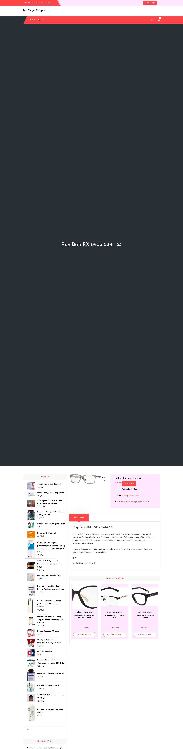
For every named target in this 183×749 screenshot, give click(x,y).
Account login (150, 2)
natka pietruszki (136, 502)
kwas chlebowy (124, 502)
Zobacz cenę (129, 483)
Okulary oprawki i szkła (131, 495)
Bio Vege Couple (34, 10)
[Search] (152, 20)
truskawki (146, 502)
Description (79, 517)
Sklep (41, 20)
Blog (32, 20)
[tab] (79, 517)
